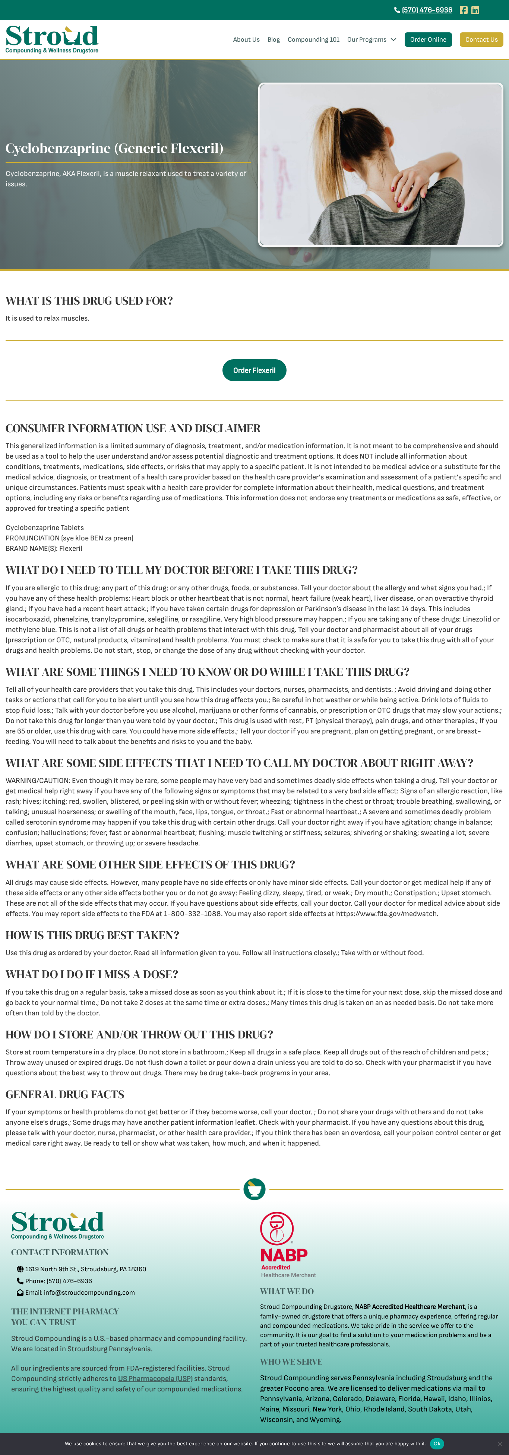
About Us (246, 40)
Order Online (428, 40)
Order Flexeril (254, 370)
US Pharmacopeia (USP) (155, 1378)
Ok (437, 1443)
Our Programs (366, 40)
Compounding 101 (313, 40)
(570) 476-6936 (427, 10)
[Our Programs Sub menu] (393, 39)
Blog (274, 40)
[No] (499, 1444)
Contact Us (481, 40)
